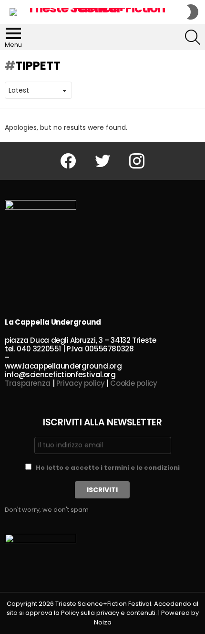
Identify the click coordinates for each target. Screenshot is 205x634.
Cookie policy (133, 383)
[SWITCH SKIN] (192, 12)
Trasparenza (28, 383)
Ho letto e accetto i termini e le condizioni (108, 467)
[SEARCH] (192, 37)
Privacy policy (80, 383)
